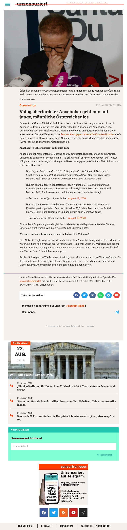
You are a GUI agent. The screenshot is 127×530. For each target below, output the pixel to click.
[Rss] (63, 512)
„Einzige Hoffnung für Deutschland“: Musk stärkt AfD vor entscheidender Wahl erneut (66, 388)
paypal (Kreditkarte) (30, 281)
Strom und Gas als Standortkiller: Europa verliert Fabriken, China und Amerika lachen (66, 403)
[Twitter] (53, 512)
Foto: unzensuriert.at (27, 99)
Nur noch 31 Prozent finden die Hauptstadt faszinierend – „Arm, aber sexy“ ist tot (66, 417)
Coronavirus (28, 105)
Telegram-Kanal (75, 305)
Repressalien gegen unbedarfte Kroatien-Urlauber (87, 134)
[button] (8, 4)
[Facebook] (44, 512)
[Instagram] (83, 512)
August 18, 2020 (77, 198)
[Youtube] (73, 512)
